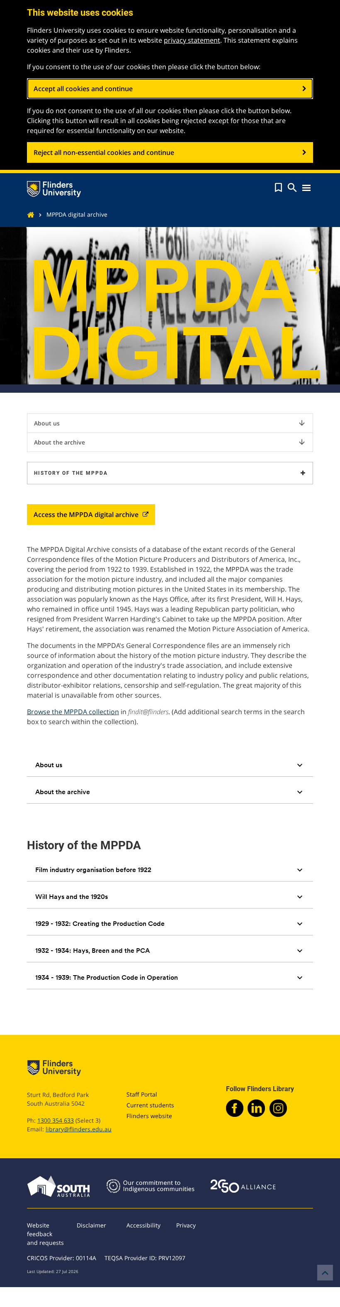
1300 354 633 (55, 1120)
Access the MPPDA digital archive (86, 514)
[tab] (170, 765)
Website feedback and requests (45, 1234)
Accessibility (143, 1225)
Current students (150, 1105)
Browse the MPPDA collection (73, 711)
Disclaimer (91, 1225)
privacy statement (192, 40)
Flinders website (149, 1116)
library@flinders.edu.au (79, 1129)
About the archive (170, 442)
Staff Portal (141, 1094)
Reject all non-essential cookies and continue (104, 152)
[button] (278, 187)
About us (170, 423)
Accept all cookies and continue (83, 88)
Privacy (186, 1225)
